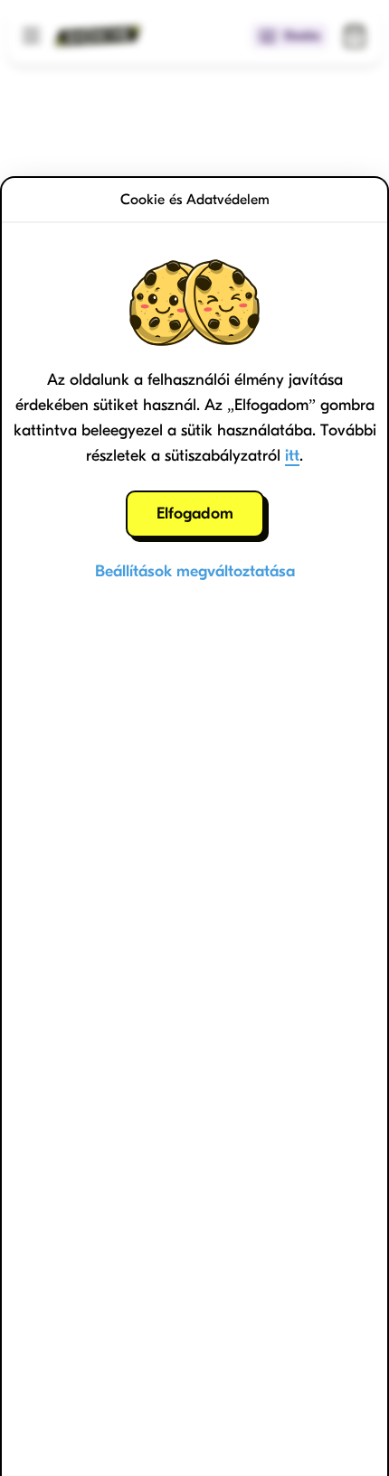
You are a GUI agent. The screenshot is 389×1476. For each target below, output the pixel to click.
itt (292, 455)
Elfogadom (195, 513)
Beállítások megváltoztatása (195, 571)
